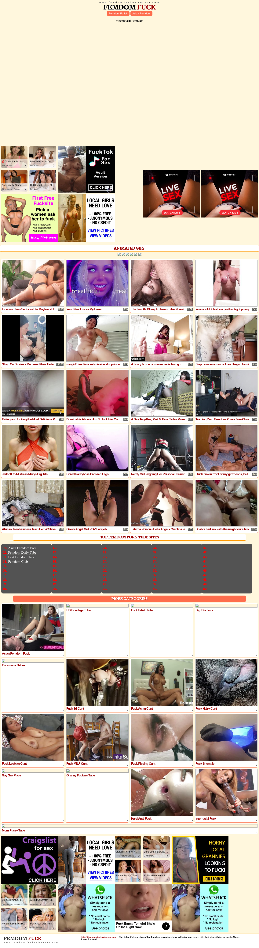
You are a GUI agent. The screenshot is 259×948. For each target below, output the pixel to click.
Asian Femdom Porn (22, 547)
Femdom (129, 7)
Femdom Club (18, 561)
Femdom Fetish (118, 13)
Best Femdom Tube (21, 557)
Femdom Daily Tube (22, 552)
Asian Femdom (141, 13)
